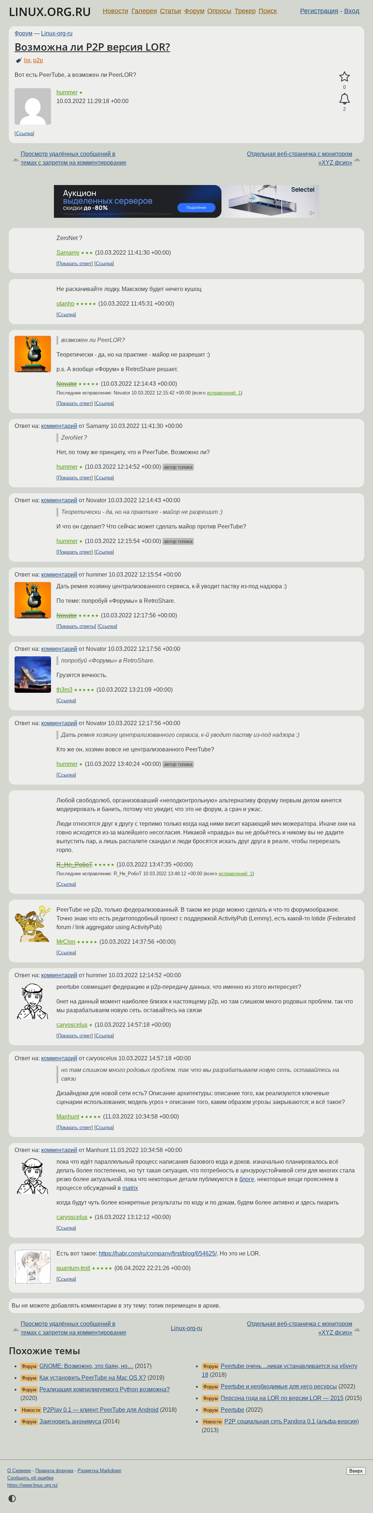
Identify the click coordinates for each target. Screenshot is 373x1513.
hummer (67, 92)
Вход (352, 11)
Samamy (67, 252)
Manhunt (67, 1116)
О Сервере (19, 1470)
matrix (130, 1188)
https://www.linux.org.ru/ (32, 1485)
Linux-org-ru (56, 33)
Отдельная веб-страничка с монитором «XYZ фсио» (299, 158)
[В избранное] (344, 76)
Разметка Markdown (99, 1470)
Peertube (232, 1410)
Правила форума (54, 1470)
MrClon (65, 942)
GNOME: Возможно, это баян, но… (86, 1366)
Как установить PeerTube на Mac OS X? (92, 1378)
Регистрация (319, 11)
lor (27, 60)
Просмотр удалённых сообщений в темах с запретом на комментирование (73, 158)
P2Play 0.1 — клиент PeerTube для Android (100, 1410)
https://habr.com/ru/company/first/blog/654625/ (158, 1253)
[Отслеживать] (344, 99)
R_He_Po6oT (74, 864)
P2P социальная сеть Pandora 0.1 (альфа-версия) (291, 1421)
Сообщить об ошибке (30, 1478)
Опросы (219, 11)
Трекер (245, 11)
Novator (66, 384)
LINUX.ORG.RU (50, 11)
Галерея (144, 11)
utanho (65, 303)
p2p (38, 60)
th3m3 (64, 690)
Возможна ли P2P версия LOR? (92, 47)
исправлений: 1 (224, 393)
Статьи (170, 11)
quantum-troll (73, 1268)
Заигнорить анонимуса (70, 1421)
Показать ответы (76, 626)
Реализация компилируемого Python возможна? (104, 1389)
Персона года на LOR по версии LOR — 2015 (282, 1398)
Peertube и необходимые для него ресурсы (279, 1386)
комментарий (59, 426)
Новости (115, 11)
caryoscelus (71, 1025)
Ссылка (24, 133)
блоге (246, 1179)
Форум (194, 11)
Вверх (356, 1471)
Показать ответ (74, 263)
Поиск (268, 11)
